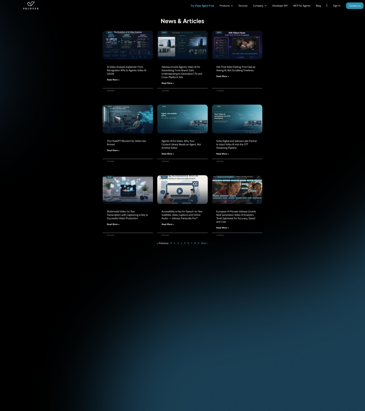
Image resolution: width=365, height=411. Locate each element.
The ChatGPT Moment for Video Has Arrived (126, 142)
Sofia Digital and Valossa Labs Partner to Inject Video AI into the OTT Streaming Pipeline (236, 144)
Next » (204, 243)
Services (242, 6)
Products (225, 6)
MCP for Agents (301, 6)
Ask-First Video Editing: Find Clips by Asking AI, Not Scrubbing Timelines (235, 68)
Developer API (280, 6)
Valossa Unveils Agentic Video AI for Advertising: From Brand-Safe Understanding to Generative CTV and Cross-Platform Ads (182, 72)
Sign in (336, 6)
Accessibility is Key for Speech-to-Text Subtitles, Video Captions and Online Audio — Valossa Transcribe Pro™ (182, 214)
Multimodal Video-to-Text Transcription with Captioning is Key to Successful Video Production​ (127, 214)
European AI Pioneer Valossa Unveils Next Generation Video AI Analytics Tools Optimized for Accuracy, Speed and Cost (236, 216)
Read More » (113, 79)
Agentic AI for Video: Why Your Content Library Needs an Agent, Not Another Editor (181, 144)
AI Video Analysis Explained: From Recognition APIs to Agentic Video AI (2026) (126, 70)
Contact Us (355, 6)
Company (258, 6)
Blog (318, 6)
